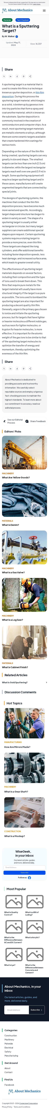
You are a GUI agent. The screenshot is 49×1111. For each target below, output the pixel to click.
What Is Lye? (9, 965)
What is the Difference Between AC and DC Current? (13, 940)
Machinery (8, 473)
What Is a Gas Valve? (13, 572)
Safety (8, 1051)
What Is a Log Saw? (12, 619)
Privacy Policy (7, 1107)
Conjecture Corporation (28, 1103)
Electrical (9, 1047)
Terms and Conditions (22, 1107)
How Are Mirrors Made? (17, 746)
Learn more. (37, 4)
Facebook (9, 1084)
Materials (7, 520)
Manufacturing (13, 742)
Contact (8, 1072)
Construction (12, 831)
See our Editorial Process (15, 421)
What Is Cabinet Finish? (15, 667)
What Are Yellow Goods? (16, 477)
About (7, 1068)
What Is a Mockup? (14, 836)
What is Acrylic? (32, 937)
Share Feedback (38, 421)
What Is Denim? (10, 524)
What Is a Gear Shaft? (16, 791)
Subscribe (24, 873)
